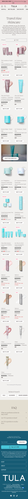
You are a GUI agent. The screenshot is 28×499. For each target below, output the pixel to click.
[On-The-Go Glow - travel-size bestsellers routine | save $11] (21, 233)
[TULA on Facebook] (11, 496)
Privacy (22, 484)
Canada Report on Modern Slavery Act (13, 486)
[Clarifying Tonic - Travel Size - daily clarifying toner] (21, 203)
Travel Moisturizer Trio (7, 212)
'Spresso (3, 275)
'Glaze (2, 342)
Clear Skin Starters (6, 243)
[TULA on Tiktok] (17, 496)
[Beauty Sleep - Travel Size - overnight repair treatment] (7, 119)
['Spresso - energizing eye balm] (7, 265)
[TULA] (14, 6)
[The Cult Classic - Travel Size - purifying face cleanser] (21, 86)
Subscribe (22, 442)
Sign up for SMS (15, 447)
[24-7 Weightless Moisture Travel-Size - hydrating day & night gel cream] (7, 171)
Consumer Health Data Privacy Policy (13, 485)
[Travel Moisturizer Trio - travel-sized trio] (7, 203)
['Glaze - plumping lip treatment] (7, 332)
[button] (4, 6)
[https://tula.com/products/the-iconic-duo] (14, 152)
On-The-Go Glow (19, 243)
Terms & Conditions (16, 484)
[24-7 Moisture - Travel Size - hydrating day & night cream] (21, 119)
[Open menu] (2, 6)
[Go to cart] (25, 6)
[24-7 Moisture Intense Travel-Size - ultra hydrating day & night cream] (21, 171)
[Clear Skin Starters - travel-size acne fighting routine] (7, 233)
